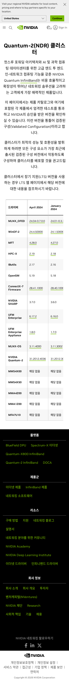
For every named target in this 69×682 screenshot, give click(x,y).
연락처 (34, 672)
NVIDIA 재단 (14, 605)
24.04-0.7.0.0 (37, 221)
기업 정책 (40, 667)
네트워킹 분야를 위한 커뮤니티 (25, 538)
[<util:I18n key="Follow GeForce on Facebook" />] (26, 645)
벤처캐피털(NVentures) (21, 597)
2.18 (53, 253)
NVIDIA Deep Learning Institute (28, 555)
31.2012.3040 (59, 359)
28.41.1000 (36, 288)
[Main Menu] (4, 28)
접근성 (26, 667)
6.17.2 (33, 316)
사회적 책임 (13, 614)
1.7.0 (53, 332)
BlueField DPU (16, 445)
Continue (57, 18)
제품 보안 (56, 667)
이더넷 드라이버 (16, 564)
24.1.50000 (57, 231)
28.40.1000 (57, 288)
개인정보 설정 (46, 663)
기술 (28, 614)
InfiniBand (29, 80)
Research (33, 605)
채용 (39, 614)
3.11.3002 (56, 346)
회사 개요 (29, 588)
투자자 (44, 588)
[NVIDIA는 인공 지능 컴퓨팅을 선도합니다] (27, 27)
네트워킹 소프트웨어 (19, 496)
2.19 (31, 253)
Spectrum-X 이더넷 (44, 445)
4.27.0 (54, 242)
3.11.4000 (35, 346)
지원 (26, 520)
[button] (48, 29)
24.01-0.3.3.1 (58, 221)
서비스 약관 (11, 667)
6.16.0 (54, 316)
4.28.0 (33, 242)
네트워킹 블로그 (43, 520)
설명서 (10, 529)
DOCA (47, 462)
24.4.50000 (36, 231)
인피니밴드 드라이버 (44, 564)
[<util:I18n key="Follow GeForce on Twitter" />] (39, 645)
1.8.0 (32, 332)
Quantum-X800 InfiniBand (25, 454)
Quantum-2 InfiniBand (22, 462)
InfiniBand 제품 (36, 487)
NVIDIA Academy (18, 546)
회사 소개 (12, 588)
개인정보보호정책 (22, 663)
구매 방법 (12, 520)
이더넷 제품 (13, 487)
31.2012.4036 (37, 359)
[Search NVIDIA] (11, 27)
